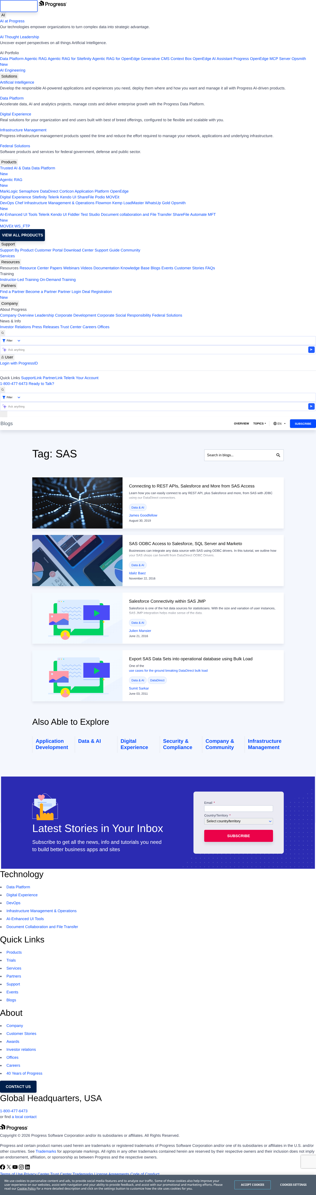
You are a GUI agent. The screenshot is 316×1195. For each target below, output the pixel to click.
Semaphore (29, 191)
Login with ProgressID (19, 363)
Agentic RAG (36, 59)
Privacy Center (36, 1174)
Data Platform (12, 59)
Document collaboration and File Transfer (136, 214)
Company (9, 303)
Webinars (71, 268)
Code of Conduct (144, 1174)
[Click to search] (278, 455)
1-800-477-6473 (14, 383)
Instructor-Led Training (19, 279)
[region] (158, 1185)
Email (208, 803)
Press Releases (45, 327)
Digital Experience (15, 114)
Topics (258, 423)
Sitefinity (39, 197)
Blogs (155, 268)
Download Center (79, 250)
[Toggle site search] (2, 390)
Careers (89, 327)
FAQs (210, 268)
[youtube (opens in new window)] (15, 1168)
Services (7, 256)
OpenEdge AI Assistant (212, 59)
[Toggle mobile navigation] (3, 414)
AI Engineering (12, 70)
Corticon (66, 191)
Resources (10, 262)
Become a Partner (41, 292)
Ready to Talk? (41, 383)
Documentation (107, 268)
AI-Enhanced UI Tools (18, 214)
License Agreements (111, 1174)
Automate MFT (108, 217)
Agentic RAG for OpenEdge (116, 59)
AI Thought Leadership (19, 37)
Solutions (9, 76)
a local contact (24, 1117)
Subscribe (303, 423)
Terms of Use (11, 1174)
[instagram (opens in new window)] (22, 1168)
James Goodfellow (143, 515)
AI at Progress (12, 21)
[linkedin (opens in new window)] (27, 1168)
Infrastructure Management (23, 130)
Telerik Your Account (81, 378)
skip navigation (19, 6)
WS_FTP (22, 226)
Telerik (53, 197)
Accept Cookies (252, 1185)
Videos (86, 268)
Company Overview (17, 315)
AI (3, 15)
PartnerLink (53, 378)
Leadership (44, 315)
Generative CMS (155, 59)
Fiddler (74, 214)
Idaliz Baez (137, 573)
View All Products (22, 235)
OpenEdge (119, 191)
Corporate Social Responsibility (124, 315)
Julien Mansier (140, 631)
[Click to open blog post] (77, 503)
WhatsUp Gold (157, 203)
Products (9, 162)
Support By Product (17, 250)
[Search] (2, 333)
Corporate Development (75, 315)
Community (130, 250)
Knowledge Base (135, 268)
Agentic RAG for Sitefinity (69, 59)
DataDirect (49, 191)
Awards (12, 1041)
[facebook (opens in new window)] (3, 1168)
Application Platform (92, 191)
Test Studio (90, 214)
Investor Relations (15, 327)
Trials (11, 960)
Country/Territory (216, 815)
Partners (8, 285)
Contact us (18, 1087)
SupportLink (31, 378)
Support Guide (107, 250)
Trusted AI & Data (15, 168)
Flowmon (103, 203)
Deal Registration (56, 295)
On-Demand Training (58, 279)
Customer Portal (49, 250)
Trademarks (46, 1151)
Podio (100, 197)
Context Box (181, 59)
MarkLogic (9, 191)
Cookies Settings (293, 1185)
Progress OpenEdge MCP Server (262, 59)
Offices (103, 327)
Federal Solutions (15, 146)
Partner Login (69, 292)
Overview (241, 423)
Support (8, 244)
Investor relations (21, 1049)
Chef (19, 203)
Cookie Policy (26, 1189)
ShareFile (85, 197)
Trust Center (70, 327)
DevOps (7, 203)
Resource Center (34, 268)
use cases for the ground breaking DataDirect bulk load (168, 671)
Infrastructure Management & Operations (59, 203)
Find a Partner (12, 292)
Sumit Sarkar (139, 688)
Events (167, 268)
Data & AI (138, 507)
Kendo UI (68, 197)
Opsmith (153, 62)
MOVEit (112, 197)
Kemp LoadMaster (128, 203)
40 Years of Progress (24, 1073)
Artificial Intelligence (17, 82)
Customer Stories (189, 268)
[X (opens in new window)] (9, 1168)
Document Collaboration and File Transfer (42, 927)
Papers (56, 268)
